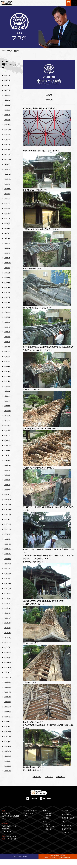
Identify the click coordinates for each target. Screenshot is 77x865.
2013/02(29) (7, 524)
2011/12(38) (7, 593)
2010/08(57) (7, 672)
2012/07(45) (7, 559)
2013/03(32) (7, 519)
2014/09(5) (7, 455)
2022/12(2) (7, 115)
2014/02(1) (7, 475)
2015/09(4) (7, 396)
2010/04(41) (7, 692)
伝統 (44, 811)
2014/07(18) (7, 465)
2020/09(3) (7, 233)
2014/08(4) (7, 460)
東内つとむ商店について (31, 811)
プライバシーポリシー (19, 856)
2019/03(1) (7, 307)
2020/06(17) (7, 248)
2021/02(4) (7, 213)
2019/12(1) (7, 277)
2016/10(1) (7, 366)
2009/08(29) (7, 731)
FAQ (63, 821)
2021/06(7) (7, 194)
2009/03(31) (7, 756)
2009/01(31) (7, 766)
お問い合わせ (66, 825)
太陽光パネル (48, 829)
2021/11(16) (7, 169)
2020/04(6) (7, 258)
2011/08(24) (7, 613)
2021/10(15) (7, 174)
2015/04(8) (7, 421)
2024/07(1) (7, 80)
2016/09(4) (7, 371)
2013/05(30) (7, 509)
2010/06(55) (7, 682)
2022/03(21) (7, 149)
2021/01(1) (7, 218)
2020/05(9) (7, 253)
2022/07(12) (7, 129)
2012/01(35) (7, 588)
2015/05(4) (7, 416)
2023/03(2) (7, 100)
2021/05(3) (7, 199)
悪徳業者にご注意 (68, 818)
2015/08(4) (7, 401)
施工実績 (65, 811)
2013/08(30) (7, 499)
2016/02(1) (7, 391)
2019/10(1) (7, 282)
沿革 (26, 815)
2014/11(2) (7, 445)
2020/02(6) (7, 268)
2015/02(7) (7, 430)
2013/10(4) (7, 490)
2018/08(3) (7, 322)
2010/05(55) (7, 687)
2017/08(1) (7, 347)
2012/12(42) (7, 534)
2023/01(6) (7, 110)
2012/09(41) (7, 549)
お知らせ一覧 (66, 829)
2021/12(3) (7, 164)
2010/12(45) (7, 652)
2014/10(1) (7, 450)
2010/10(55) (7, 662)
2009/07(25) (7, 736)
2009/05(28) (7, 746)
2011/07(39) (7, 618)
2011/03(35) (7, 638)
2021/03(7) (7, 208)
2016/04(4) (7, 386)
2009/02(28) (7, 761)
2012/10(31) (7, 544)
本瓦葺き (47, 818)
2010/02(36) (7, 702)
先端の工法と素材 (50, 826)
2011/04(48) (7, 633)
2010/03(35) (7, 697)
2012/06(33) (7, 564)
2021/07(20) (7, 189)
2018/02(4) (7, 337)
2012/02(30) (7, 583)
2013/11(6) (7, 485)
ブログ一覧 (65, 833)
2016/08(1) (7, 376)
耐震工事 (47, 824)
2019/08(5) (7, 292)
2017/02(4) (7, 361)
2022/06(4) (7, 134)
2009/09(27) (7, 726)
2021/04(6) (7, 203)
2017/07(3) (7, 351)
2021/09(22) (7, 179)
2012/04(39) (7, 573)
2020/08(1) (7, 238)
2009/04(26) (7, 751)
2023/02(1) (7, 105)
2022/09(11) (7, 120)
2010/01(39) (7, 707)
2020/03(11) (7, 263)
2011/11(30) (7, 598)
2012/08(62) (7, 554)
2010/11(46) (7, 657)
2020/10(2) (7, 228)
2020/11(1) (7, 223)
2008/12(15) (7, 771)
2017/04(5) (7, 356)
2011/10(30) (7, 603)
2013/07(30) (7, 504)
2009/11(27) (7, 716)
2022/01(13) (7, 159)
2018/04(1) (7, 332)
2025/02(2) (7, 75)
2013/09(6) (7, 494)
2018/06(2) (7, 327)
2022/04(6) (7, 144)
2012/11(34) (7, 539)
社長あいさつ (29, 813)
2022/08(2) (7, 125)
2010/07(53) (7, 677)
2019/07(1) (7, 297)
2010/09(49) (7, 667)
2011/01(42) (7, 647)
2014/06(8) (7, 470)
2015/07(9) (7, 406)
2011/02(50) (7, 642)
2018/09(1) (7, 317)
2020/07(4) (7, 243)
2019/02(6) (7, 312)
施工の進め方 (66, 814)
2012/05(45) (7, 568)
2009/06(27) (7, 741)
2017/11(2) (7, 342)
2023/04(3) (7, 95)
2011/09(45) (7, 608)
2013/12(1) (7, 480)
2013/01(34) (7, 529)
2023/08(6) (7, 85)
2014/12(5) (7, 440)
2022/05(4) (7, 139)
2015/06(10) (7, 411)
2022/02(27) (7, 154)
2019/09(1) (7, 287)
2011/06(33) (7, 623)
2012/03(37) (7, 578)
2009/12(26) (7, 712)
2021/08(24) (7, 184)
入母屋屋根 (48, 815)
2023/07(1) (7, 90)
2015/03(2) (7, 425)
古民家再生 (48, 813)
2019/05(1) (7, 302)
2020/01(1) (7, 273)
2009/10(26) (7, 721)
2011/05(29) (7, 628)
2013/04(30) (7, 514)
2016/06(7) (7, 381)
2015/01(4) (7, 435)
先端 (44, 821)
